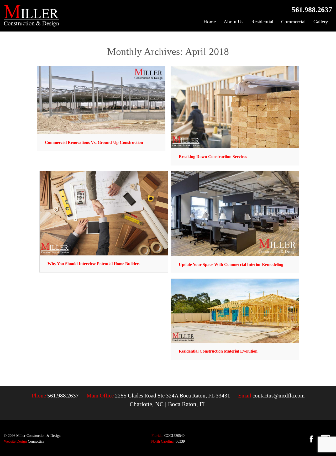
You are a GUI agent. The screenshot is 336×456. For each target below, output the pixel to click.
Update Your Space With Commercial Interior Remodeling (231, 264)
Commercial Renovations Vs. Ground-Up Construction (94, 142)
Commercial (293, 21)
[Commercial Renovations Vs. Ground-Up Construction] (101, 99)
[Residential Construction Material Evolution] (235, 310)
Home (209, 21)
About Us (233, 21)
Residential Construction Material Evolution (218, 351)
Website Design (15, 441)
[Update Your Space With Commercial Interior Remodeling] (235, 213)
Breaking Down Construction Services (213, 156)
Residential (262, 21)
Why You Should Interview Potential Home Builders (94, 263)
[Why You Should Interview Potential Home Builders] (104, 212)
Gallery (320, 21)
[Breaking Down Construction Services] (235, 106)
